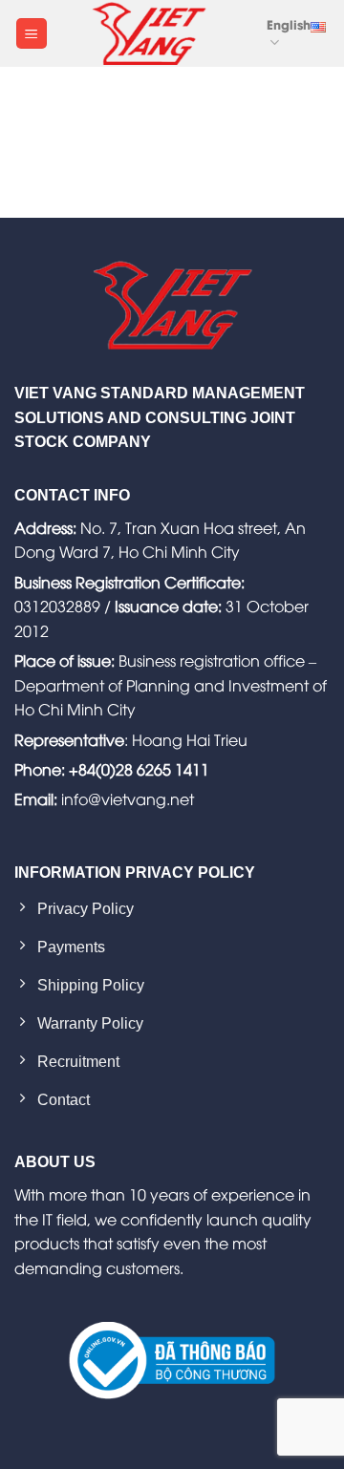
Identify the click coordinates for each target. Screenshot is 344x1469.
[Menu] (31, 34)
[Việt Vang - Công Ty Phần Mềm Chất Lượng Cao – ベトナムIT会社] (149, 33)
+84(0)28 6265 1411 (139, 768)
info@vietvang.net (127, 798)
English (289, 23)
